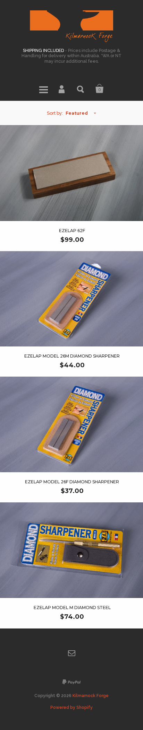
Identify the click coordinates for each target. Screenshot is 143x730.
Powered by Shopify (71, 707)
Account (62, 88)
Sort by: (55, 113)
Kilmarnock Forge (91, 695)
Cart (99, 88)
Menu (43, 88)
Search (81, 88)
